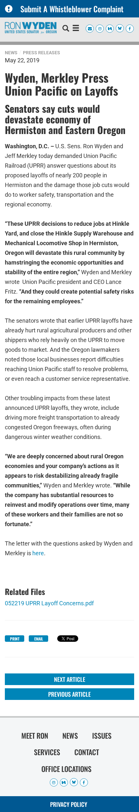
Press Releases (41, 52)
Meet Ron (34, 735)
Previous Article (69, 694)
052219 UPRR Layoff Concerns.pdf (49, 603)
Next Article (69, 679)
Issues (102, 735)
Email (38, 638)
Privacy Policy (68, 804)
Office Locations (66, 769)
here (38, 553)
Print (14, 638)
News (11, 52)
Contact (86, 752)
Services (47, 752)
